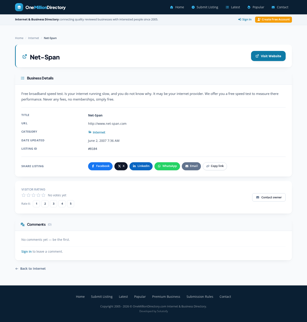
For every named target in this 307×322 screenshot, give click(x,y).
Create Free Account (276, 19)
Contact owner (271, 197)
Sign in (26, 252)
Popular (258, 7)
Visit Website (271, 56)
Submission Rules (200, 296)
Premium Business (166, 296)
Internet (33, 38)
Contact (282, 7)
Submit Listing (207, 7)
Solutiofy (162, 311)
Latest (235, 7)
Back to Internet (33, 269)
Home (179, 7)
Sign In (246, 19)
